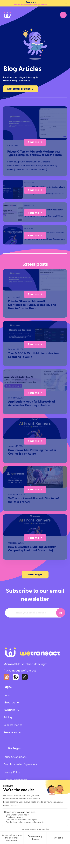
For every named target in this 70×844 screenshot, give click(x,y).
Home (7, 695)
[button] (63, 15)
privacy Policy (12, 772)
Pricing (8, 717)
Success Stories (13, 725)
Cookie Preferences (16, 780)
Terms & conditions (15, 757)
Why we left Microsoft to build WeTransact (30, 5)
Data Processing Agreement (20, 764)
